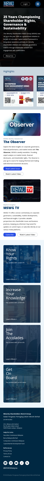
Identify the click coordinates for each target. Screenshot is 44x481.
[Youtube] (16, 463)
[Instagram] (11, 463)
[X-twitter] (27, 463)
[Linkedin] (5, 463)
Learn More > (11, 279)
